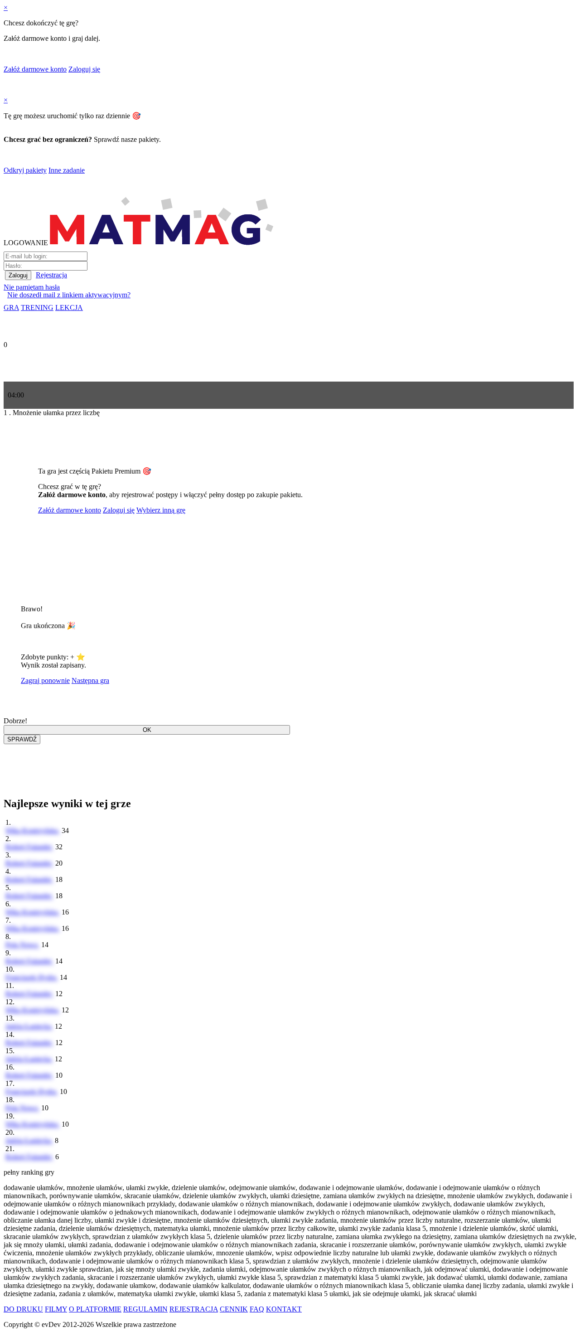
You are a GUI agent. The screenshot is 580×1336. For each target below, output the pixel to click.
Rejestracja (51, 275)
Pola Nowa (22, 945)
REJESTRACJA (193, 1309)
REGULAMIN (145, 1309)
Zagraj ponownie (45, 680)
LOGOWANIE (26, 243)
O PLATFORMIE (95, 1309)
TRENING (37, 307)
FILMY (56, 1309)
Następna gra (90, 680)
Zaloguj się (84, 69)
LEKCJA (69, 307)
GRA (11, 307)
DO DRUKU (23, 1309)
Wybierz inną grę (160, 510)
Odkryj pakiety (25, 170)
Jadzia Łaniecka (29, 1026)
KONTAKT (284, 1309)
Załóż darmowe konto (35, 69)
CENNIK (234, 1309)
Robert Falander (29, 847)
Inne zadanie (66, 170)
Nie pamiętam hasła (32, 287)
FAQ (257, 1309)
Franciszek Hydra (31, 977)
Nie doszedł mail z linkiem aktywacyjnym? (68, 295)
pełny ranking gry (29, 1172)
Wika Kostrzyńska (32, 830)
